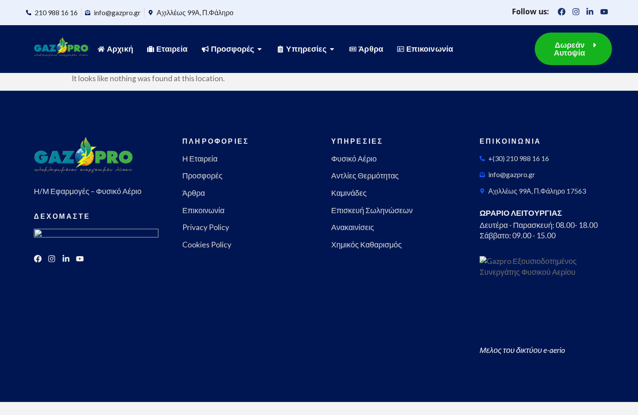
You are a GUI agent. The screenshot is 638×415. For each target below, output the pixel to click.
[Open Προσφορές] (259, 49)
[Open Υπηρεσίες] (332, 49)
